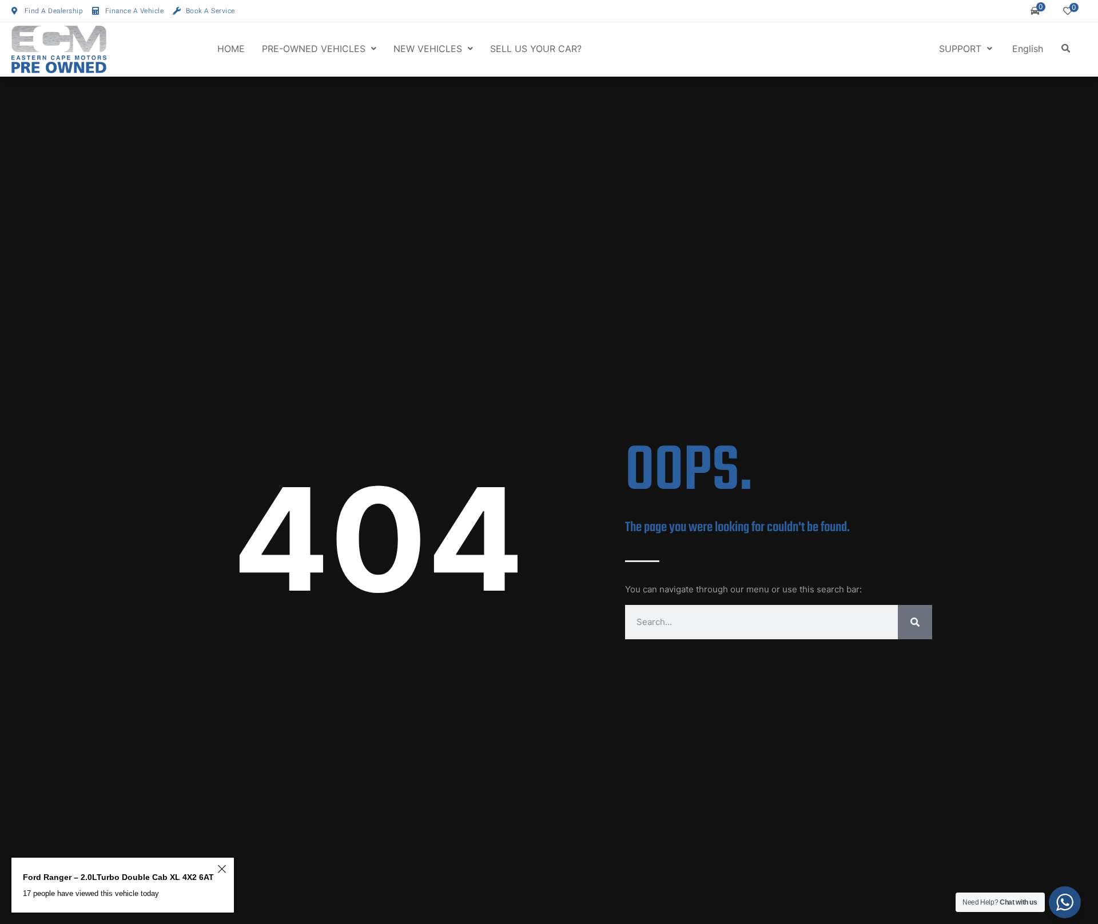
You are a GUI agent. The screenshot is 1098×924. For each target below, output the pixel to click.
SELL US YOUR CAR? (536, 48)
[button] (1066, 48)
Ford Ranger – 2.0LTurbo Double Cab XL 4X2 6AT (118, 877)
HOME (231, 48)
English (1027, 48)
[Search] (915, 622)
